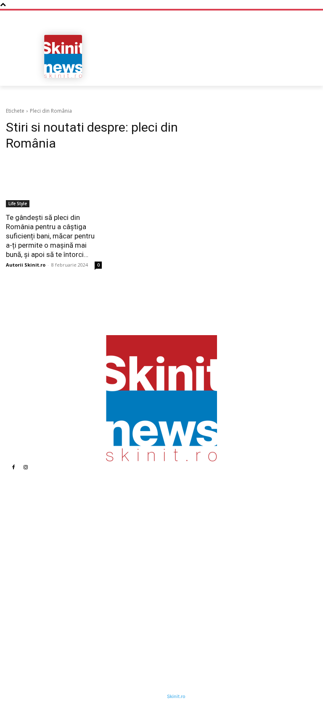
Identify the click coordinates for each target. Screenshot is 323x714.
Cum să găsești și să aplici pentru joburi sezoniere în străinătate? (224, 569)
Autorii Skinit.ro (25, 265)
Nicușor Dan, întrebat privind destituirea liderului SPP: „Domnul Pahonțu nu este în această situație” (130, 564)
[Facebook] (13, 467)
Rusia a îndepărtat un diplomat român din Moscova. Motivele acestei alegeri (127, 624)
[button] (307, 77)
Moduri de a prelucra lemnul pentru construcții (218, 519)
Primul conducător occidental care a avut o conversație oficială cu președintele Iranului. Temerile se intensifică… (223, 595)
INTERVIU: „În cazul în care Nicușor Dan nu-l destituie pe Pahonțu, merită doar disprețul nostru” (126, 596)
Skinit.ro (176, 696)
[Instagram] (26, 467)
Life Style (17, 203)
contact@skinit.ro (44, 596)
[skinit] (63, 56)
